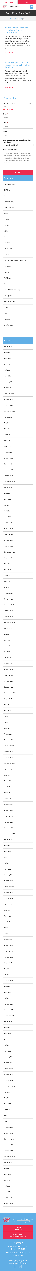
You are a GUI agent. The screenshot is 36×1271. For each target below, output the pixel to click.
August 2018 (8, 904)
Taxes (6, 307)
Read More (8, 53)
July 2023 (7, 564)
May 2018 (7, 922)
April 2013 (7, 1186)
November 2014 (9, 1074)
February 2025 (8, 452)
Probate (6, 272)
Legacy (6, 255)
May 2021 (7, 716)
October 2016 (8, 980)
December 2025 (9, 393)
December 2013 (9, 1139)
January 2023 (8, 599)
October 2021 (8, 687)
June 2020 (7, 781)
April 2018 (7, 928)
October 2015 (8, 1010)
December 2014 (9, 1069)
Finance (6, 219)
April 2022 (7, 652)
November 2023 (9, 540)
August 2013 (8, 1162)
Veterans (7, 331)
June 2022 (7, 640)
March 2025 (7, 446)
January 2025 (8, 458)
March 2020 (7, 799)
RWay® (27, 2)
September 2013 (9, 1157)
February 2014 (8, 1127)
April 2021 (7, 722)
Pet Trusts (7, 266)
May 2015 (7, 1039)
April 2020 (7, 793)
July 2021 (7, 705)
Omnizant (24, 1263)
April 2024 (7, 511)
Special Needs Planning (11, 290)
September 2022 (9, 622)
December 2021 (9, 675)
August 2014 (8, 1092)
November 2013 (9, 1145)
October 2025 (8, 405)
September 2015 (9, 1016)
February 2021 (8, 734)
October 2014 (8, 1080)
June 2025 (7, 429)
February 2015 (8, 1057)
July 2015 (7, 1027)
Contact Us (9, 2)
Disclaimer (24, 1262)
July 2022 (7, 634)
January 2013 (8, 1204)
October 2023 (8, 546)
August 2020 (8, 769)
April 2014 (7, 1116)
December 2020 (9, 746)
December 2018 (9, 887)
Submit (18, 172)
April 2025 (7, 440)
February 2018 (8, 939)
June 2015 (7, 1033)
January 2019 (8, 881)
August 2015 (8, 1022)
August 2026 (8, 346)
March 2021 (7, 728)
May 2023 (7, 575)
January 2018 (8, 945)
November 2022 (9, 611)
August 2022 (8, 628)
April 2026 (7, 370)
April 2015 (7, 1045)
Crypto (6, 196)
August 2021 (8, 699)
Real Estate (7, 278)
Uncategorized (9, 325)
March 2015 (7, 1051)
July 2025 (7, 423)
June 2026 (7, 358)
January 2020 (8, 810)
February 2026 (8, 382)
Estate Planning (9, 202)
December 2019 (9, 816)
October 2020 (8, 757)
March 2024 (7, 517)
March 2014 (7, 1121)
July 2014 (7, 1098)
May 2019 (7, 857)
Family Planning (9, 208)
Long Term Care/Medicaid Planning (15, 260)
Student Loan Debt (10, 301)
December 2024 (9, 464)
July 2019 (7, 845)
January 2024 (8, 528)
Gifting (6, 231)
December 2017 (9, 951)
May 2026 (7, 364)
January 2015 (8, 1063)
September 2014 (9, 1086)
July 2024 (7, 493)
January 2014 (8, 1133)
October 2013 (8, 1151)
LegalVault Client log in (18, 1228)
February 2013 (8, 1198)
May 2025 (7, 435)
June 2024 (7, 499)
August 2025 (8, 417)
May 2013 (7, 1180)
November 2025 (9, 399)
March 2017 (7, 975)
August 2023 (8, 558)
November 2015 (9, 1004)
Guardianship (8, 237)
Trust (5, 313)
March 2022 (7, 658)
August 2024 (8, 487)
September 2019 (9, 834)
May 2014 (7, 1110)
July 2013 (7, 1168)
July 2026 (7, 352)
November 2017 (9, 957)
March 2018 (7, 934)
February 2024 (8, 523)
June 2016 (7, 992)
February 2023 (8, 593)
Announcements (9, 184)
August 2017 (8, 963)
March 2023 (7, 587)
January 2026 (8, 388)
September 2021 (9, 693)
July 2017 (7, 969)
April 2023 (7, 581)
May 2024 (7, 505)
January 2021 (8, 740)
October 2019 (8, 828)
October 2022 (8, 617)
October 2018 (8, 898)
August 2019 (8, 840)
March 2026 (7, 376)
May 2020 (7, 787)
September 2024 (9, 482)
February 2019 (8, 875)
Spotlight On (8, 296)
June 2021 (7, 710)
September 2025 (9, 411)
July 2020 (7, 775)
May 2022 (7, 646)
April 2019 (7, 863)
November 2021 (9, 681)
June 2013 (7, 1174)
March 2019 (7, 869)
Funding (6, 225)
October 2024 (8, 476)
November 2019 (9, 822)
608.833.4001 (11, 109)
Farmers (6, 213)
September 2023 (9, 552)
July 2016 (7, 986)
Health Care (8, 249)
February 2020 (8, 804)
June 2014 (7, 1104)
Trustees (7, 319)
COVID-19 (7, 190)
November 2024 (9, 470)
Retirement (7, 284)
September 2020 (9, 763)
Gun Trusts (7, 243)
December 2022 (9, 605)
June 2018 (7, 916)
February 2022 (8, 663)
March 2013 (7, 1192)
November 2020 (9, 752)
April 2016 (7, 998)
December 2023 (9, 534)
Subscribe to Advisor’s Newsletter (18, 1236)
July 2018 (7, 910)
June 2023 (7, 570)
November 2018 (9, 892)
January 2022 (8, 669)
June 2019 (7, 851)
